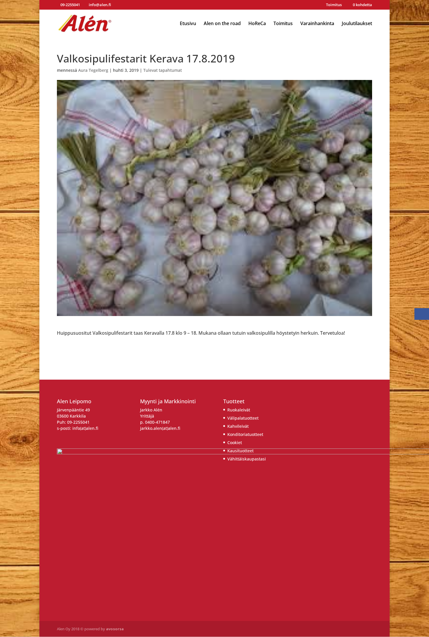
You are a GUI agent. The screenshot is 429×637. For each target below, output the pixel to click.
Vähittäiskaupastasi (246, 459)
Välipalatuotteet (243, 418)
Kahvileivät (238, 426)
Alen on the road (222, 24)
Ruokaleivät (238, 410)
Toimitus (334, 5)
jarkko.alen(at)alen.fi (160, 428)
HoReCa (257, 24)
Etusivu (188, 24)
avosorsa (115, 628)
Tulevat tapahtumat (162, 70)
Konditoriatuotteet (245, 434)
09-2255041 (78, 422)
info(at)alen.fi (85, 428)
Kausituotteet (240, 450)
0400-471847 (157, 422)
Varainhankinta (317, 24)
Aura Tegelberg (93, 70)
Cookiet (234, 442)
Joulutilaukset (357, 24)
